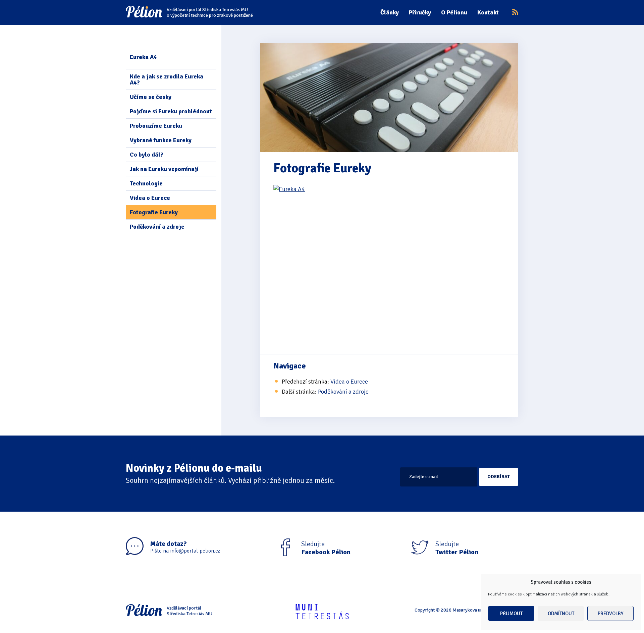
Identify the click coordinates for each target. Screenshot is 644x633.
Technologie (146, 183)
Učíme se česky (150, 97)
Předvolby (611, 614)
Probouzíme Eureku (156, 125)
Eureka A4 (143, 57)
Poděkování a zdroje (157, 226)
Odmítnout (561, 614)
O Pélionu (454, 12)
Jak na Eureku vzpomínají (164, 169)
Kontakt (488, 12)
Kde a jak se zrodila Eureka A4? (166, 79)
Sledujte (326, 548)
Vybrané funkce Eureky (161, 140)
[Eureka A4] (389, 265)
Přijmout (511, 614)
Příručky (420, 12)
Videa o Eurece (150, 198)
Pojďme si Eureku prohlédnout (171, 111)
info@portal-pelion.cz (195, 551)
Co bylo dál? (146, 154)
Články (389, 12)
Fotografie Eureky (154, 212)
